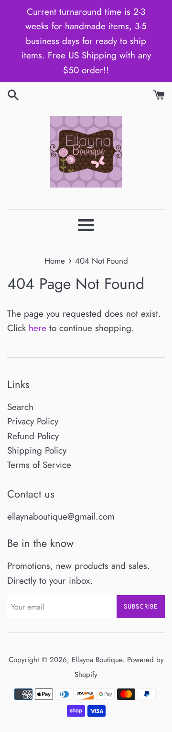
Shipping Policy (36, 450)
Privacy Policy (32, 421)
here (37, 328)
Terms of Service (39, 464)
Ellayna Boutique (97, 659)
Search (20, 406)
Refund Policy (33, 436)
